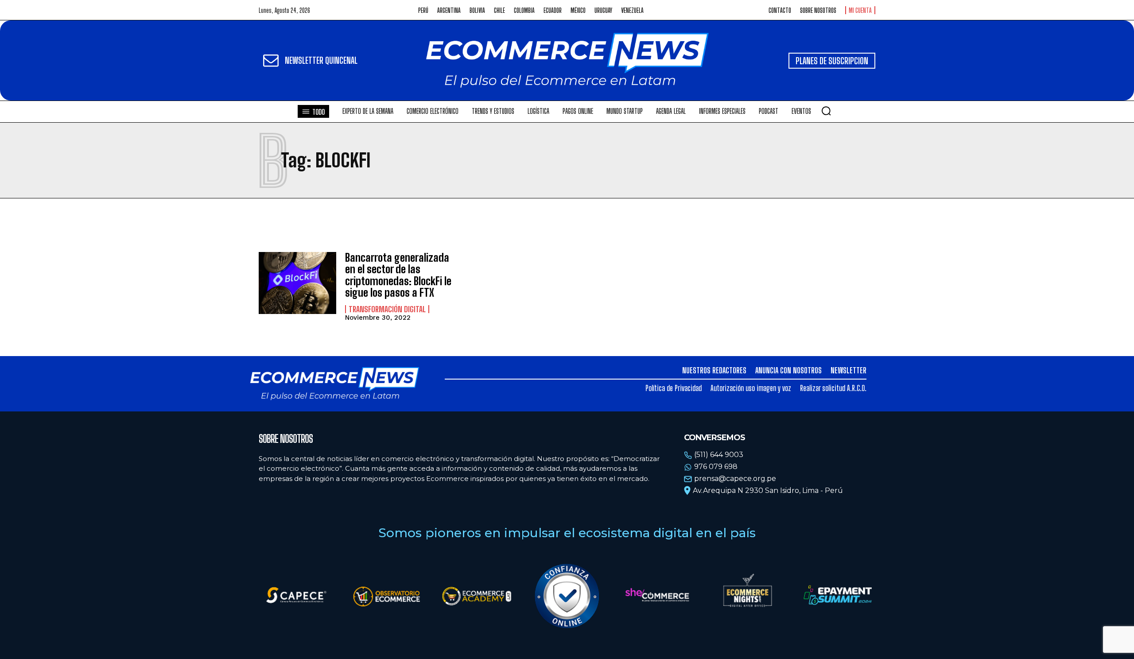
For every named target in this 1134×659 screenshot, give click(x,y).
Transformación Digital (387, 309)
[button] (826, 110)
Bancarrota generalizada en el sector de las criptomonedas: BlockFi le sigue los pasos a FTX (398, 275)
